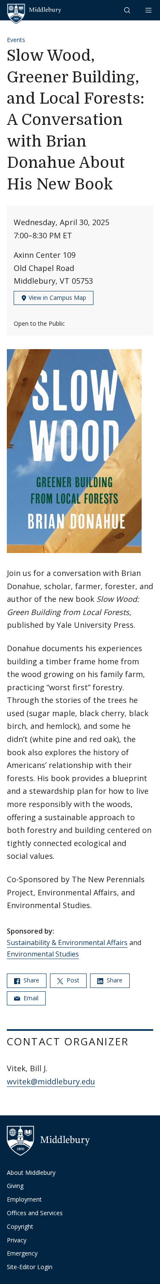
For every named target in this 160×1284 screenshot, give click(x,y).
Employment (24, 1199)
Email (30, 998)
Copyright (20, 1226)
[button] (128, 10)
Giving (15, 1186)
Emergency (22, 1253)
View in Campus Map (56, 297)
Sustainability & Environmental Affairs (67, 942)
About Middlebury (31, 1172)
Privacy (16, 1240)
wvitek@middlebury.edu (51, 1081)
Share (30, 980)
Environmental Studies (43, 954)
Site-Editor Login (29, 1267)
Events (16, 40)
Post (72, 980)
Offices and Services (35, 1213)
